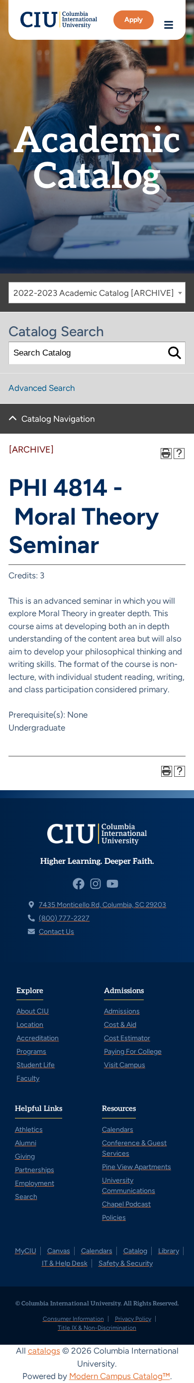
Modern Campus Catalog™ (119, 1376)
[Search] (174, 353)
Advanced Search (41, 388)
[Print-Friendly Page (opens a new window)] (166, 453)
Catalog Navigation (58, 419)
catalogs (44, 1351)
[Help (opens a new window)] (179, 453)
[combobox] (97, 292)
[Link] (58, 19)
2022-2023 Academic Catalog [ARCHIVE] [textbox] (93, 293)
